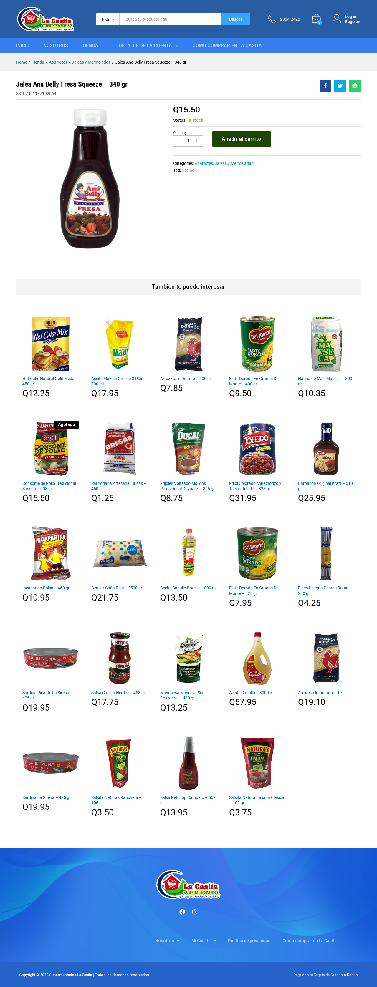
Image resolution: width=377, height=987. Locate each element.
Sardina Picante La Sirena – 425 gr (47, 695)
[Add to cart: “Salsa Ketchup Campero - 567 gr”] (188, 788)
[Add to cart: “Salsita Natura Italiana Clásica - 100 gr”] (257, 788)
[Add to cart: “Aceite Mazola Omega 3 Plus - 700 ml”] (120, 369)
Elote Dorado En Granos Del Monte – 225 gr (254, 590)
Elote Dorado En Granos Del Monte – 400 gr (254, 381)
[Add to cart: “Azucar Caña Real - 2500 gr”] (120, 578)
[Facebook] (182, 911)
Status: (179, 120)
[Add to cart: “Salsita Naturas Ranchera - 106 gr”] (120, 788)
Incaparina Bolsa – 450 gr (46, 587)
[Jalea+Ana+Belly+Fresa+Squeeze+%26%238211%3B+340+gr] (340, 86)
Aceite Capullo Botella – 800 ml (188, 587)
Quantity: (180, 133)
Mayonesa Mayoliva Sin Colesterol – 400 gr (181, 695)
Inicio (22, 45)
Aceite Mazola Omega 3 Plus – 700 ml (119, 381)
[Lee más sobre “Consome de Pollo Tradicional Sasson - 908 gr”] (51, 474)
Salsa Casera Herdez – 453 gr (118, 692)
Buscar (235, 19)
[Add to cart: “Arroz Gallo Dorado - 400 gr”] (188, 369)
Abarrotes (204, 163)
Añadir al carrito (241, 139)
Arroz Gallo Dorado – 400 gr (185, 378)
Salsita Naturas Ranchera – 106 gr (116, 800)
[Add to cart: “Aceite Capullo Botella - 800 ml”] (188, 578)
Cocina (188, 170)
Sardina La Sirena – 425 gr (46, 797)
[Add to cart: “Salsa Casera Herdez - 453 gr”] (120, 683)
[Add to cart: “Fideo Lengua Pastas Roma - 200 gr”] (326, 578)
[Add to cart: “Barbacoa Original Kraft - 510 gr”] (326, 474)
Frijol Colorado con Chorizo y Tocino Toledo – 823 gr (255, 486)
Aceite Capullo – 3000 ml (251, 692)
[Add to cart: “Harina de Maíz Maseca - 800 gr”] (326, 369)
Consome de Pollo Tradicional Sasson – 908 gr (49, 486)
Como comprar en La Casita (227, 45)
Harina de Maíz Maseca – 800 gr (325, 381)
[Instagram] (195, 911)
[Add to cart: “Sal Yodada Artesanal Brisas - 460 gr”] (120, 474)
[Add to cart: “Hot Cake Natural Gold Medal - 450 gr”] (51, 369)
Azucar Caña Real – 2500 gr (116, 587)
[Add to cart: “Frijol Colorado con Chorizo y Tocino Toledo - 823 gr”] (257, 474)
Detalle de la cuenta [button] (145, 45)
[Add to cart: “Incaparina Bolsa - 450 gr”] (51, 578)
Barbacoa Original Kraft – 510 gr (325, 486)
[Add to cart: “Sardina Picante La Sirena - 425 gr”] (51, 683)
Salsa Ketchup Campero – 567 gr (188, 800)
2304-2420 (290, 19)
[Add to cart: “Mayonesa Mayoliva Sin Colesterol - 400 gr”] (188, 683)
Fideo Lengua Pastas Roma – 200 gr (325, 590)
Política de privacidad (249, 940)
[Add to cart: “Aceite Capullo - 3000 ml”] (257, 683)
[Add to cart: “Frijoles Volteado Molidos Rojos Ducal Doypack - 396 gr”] (188, 474)
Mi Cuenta (201, 940)
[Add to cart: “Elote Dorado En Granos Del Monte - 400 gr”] (257, 369)
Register (353, 21)
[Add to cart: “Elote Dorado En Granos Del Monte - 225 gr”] (257, 578)
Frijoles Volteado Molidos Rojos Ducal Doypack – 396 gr (187, 486)
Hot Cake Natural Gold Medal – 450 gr (50, 381)
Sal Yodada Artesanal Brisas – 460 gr (118, 486)
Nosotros (55, 45)
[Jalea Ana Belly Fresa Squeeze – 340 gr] (325, 86)
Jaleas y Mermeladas (234, 163)
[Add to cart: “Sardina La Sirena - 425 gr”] (51, 788)
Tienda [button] (90, 45)
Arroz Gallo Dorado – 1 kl (320, 692)
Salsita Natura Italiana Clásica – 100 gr (256, 800)
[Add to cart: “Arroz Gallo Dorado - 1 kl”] (326, 683)
